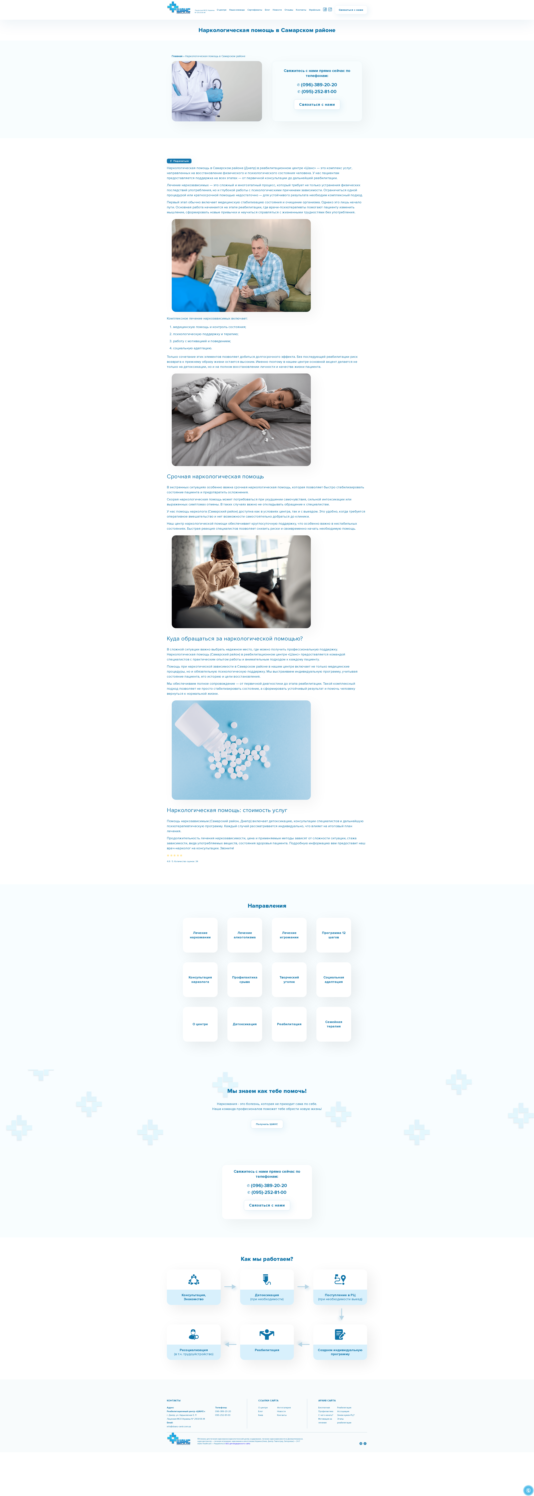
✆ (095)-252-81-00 (317, 91)
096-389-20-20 (223, 1411)
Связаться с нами (351, 9)
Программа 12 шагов (334, 935)
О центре (221, 9)
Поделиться (181, 161)
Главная (177, 56)
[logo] (179, 7)
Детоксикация (245, 1024)
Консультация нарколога (200, 979)
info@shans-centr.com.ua (179, 1426)
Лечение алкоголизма (245, 935)
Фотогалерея (284, 1407)
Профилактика (325, 1411)
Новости (277, 9)
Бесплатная (324, 1407)
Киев (260, 1415)
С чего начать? (325, 1415)
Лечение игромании (289, 935)
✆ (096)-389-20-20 (317, 85)
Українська (314, 9)
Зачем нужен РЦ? (346, 1415)
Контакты (301, 9)
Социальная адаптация (333, 979)
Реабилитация (289, 1024)
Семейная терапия (333, 1024)
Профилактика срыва (244, 979)
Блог (267, 9)
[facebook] (365, 1443)
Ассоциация (343, 1411)
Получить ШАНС (267, 1124)
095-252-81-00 (222, 1415)
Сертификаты (254, 9)
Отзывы (289, 9)
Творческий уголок (289, 979)
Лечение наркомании (200, 935)
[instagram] (360, 1443)
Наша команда (237, 9)
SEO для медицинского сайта (237, 1444)
